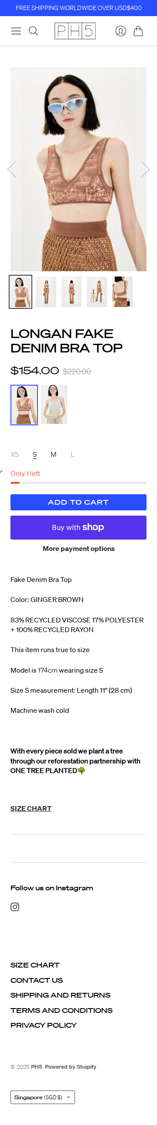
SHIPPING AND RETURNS (60, 995)
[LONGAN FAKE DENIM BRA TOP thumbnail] (20, 292)
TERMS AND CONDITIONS (61, 1010)
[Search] (33, 31)
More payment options (79, 548)
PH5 (36, 1066)
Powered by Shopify (70, 1066)
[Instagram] (14, 908)
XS (14, 454)
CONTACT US (36, 980)
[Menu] (16, 31)
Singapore (38, 1097)
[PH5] (75, 31)
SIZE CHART (35, 965)
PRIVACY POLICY (43, 1025)
